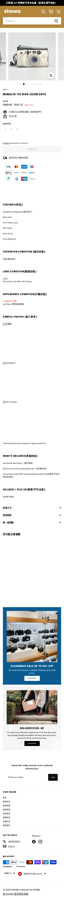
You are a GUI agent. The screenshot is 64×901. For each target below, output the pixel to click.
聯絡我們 (6, 825)
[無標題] (32, 342)
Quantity (7, 123)
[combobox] (32, 20)
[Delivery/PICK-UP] (32, 707)
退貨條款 (7, 515)
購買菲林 (6, 802)
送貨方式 (7, 508)
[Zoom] (51, 75)
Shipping (6, 143)
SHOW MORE (8, 497)
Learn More (32, 743)
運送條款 (6, 813)
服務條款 (6, 817)
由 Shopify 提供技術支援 (15, 893)
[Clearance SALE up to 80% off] (32, 636)
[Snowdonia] (32, 381)
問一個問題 (8, 522)
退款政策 (6, 810)
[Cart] (51, 12)
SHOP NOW (32, 678)
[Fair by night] (32, 419)
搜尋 (4, 798)
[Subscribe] (53, 777)
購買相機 (6, 806)
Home (5, 89)
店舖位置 (6, 821)
